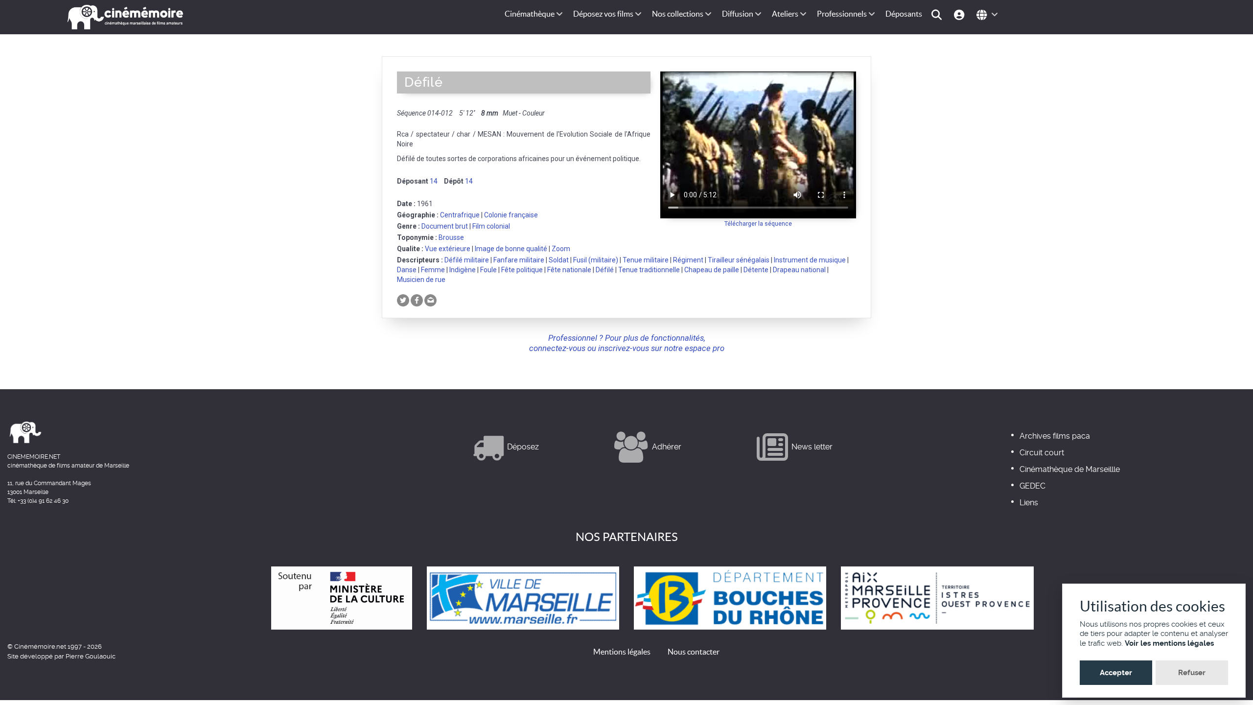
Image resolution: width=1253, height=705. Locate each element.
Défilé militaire (466, 260)
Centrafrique (460, 215)
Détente (755, 270)
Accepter (1116, 672)
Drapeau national (799, 270)
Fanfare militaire (518, 260)
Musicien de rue (421, 279)
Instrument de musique (810, 260)
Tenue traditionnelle (649, 270)
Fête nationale (569, 270)
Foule (488, 270)
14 (434, 181)
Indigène (462, 270)
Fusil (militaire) (595, 260)
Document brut (444, 226)
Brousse (451, 237)
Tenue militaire (646, 260)
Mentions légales (621, 651)
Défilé (605, 270)
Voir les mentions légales (1169, 643)
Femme (433, 270)
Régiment (688, 260)
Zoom (561, 249)
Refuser (1192, 672)
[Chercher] (938, 14)
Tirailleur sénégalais (738, 260)
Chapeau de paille (711, 270)
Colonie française (511, 215)
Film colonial (491, 226)
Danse (407, 270)
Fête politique (522, 270)
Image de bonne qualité (511, 249)
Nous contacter (693, 651)
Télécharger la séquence (758, 223)
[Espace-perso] (960, 14)
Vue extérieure (447, 249)
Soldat (559, 260)
